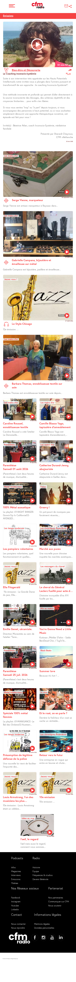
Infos (13, 867)
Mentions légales (42, 923)
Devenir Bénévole (40, 879)
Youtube (15, 905)
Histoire (36, 867)
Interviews (16, 875)
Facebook (15, 897)
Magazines (16, 871)
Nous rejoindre (18, 927)
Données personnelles (44, 927)
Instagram (15, 901)
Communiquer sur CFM (58, 901)
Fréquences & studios (43, 875)
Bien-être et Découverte (26, 70)
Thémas (14, 883)
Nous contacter (18, 923)
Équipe (36, 871)
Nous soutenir (54, 905)
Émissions (8, 15)
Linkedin (15, 909)
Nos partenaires (55, 897)
